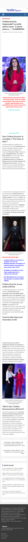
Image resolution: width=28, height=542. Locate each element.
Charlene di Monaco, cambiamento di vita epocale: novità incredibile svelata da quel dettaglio (13, 486)
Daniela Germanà (18, 32)
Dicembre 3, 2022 (7, 32)
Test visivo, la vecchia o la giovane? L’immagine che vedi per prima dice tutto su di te (13, 493)
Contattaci (4, 523)
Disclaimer (4, 538)
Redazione (4, 534)
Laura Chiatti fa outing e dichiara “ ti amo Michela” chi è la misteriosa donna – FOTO (13, 452)
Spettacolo (6, 19)
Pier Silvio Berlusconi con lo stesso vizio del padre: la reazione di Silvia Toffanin (14, 278)
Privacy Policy (4, 536)
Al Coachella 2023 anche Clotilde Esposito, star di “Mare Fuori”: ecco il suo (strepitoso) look (13, 479)
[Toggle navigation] (3, 14)
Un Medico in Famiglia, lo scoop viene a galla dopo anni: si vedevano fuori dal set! (13, 272)
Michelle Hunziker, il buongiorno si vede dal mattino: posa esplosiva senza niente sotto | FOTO (14, 265)
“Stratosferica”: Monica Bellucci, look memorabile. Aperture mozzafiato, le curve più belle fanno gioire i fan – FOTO (14, 444)
